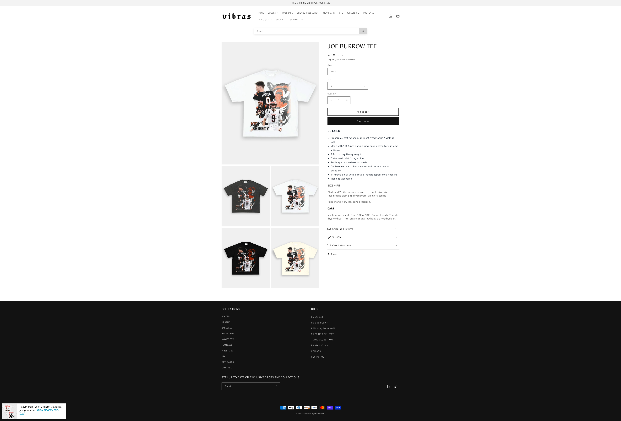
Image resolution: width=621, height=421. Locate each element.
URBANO (226, 322)
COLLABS (316, 351)
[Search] (363, 31)
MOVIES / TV (228, 339)
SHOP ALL (227, 367)
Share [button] (334, 253)
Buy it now (363, 121)
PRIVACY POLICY (319, 345)
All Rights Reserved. (317, 414)
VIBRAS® (306, 414)
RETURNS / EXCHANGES (323, 328)
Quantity (331, 94)
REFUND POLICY (319, 322)
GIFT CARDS (228, 362)
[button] (273, 12)
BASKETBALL (228, 333)
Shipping (331, 59)
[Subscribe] (276, 386)
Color (329, 65)
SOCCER (226, 316)
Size (329, 79)
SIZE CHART (317, 316)
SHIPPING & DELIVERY (322, 334)
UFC (224, 356)
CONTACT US (317, 356)
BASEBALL (227, 327)
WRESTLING (228, 350)
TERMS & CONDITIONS (322, 339)
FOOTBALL (227, 344)
